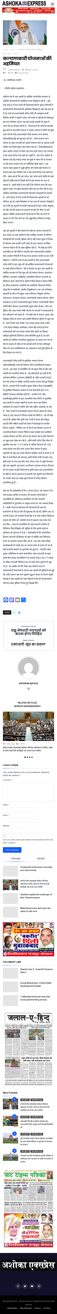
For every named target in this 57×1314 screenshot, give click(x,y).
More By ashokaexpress (27, 706)
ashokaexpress (14, 70)
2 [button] (27, 757)
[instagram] (39, 1286)
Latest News (12, 1308)
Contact (47, 1308)
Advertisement (26, 1308)
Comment (7, 780)
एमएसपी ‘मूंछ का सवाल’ (28, 643)
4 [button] (32, 757)
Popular (15, 858)
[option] (28, 732)
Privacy (37, 1308)
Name (6, 805)
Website (6, 826)
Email (6, 815)
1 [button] (25, 757)
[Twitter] (25, 1286)
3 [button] (29, 757)
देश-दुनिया (37, 739)
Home (5, 50)
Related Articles (27, 703)
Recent (41, 858)
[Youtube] (32, 1286)
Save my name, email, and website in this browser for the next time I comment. (28, 841)
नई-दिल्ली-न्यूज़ (48, 739)
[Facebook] (18, 1286)
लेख (12, 50)
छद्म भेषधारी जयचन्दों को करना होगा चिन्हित (28, 631)
